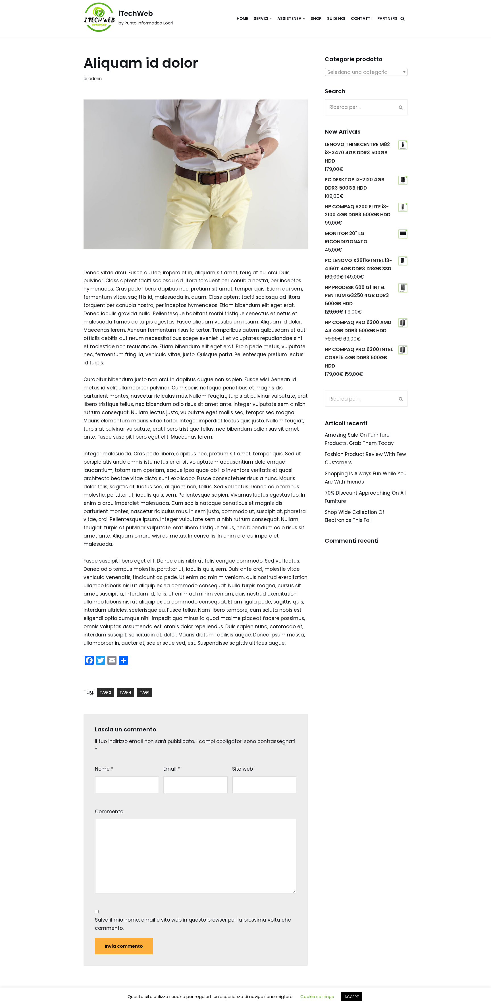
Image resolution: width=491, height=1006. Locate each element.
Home (242, 18)
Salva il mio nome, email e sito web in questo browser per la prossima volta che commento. (193, 924)
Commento (109, 811)
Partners (387, 18)
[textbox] (366, 72)
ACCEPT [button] (351, 996)
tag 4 (125, 692)
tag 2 (105, 692)
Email (171, 769)
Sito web (242, 769)
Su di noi (336, 18)
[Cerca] (402, 18)
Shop (316, 18)
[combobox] (366, 72)
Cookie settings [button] (317, 996)
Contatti (361, 18)
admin (95, 79)
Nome (104, 769)
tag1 (144, 692)
